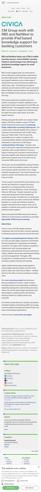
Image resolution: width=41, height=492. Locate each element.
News (18, 8)
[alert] (20, 478)
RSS (32, 11)
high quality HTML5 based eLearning (15, 219)
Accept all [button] (11, 488)
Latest (8, 460)
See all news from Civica (12, 409)
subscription (17, 345)
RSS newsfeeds (12, 385)
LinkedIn (26, 11)
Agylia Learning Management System (19, 238)
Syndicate (27, 463)
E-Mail (6, 447)
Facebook (10, 378)
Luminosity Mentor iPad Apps (13, 145)
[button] (20, 484)
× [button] (38, 467)
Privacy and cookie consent (13, 478)
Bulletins (9, 463)
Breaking (9, 461)
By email (26, 460)
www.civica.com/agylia (23, 315)
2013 (28, 8)
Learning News (12, 3)
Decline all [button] (29, 488)
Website (6, 444)
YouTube (9, 383)
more (6, 429)
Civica (23, 8)
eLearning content (16, 280)
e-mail (19, 11)
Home (13, 8)
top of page (34, 451)
